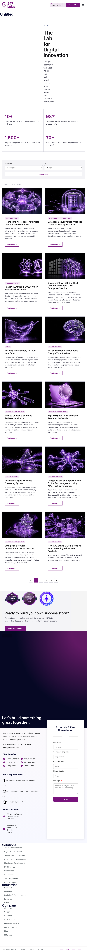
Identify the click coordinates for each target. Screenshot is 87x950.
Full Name (57, 742)
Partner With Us (10, 927)
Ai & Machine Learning (13, 848)
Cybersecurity (9, 874)
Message (57, 781)
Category (8, 163)
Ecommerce (9, 871)
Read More (12, 244)
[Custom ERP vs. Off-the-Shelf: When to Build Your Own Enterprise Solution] (65, 283)
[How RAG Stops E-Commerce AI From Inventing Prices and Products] (65, 542)
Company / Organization (62, 752)
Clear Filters (43, 174)
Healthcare (8, 887)
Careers (7, 912)
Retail (6, 903)
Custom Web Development (15, 859)
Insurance (8, 899)
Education (8, 891)
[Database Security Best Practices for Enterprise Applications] (65, 218)
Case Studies (9, 919)
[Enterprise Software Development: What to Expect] (22, 542)
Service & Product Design (14, 855)
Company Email (59, 761)
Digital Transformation (13, 851)
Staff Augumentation (12, 878)
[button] (83, 5)
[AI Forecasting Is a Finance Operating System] (22, 477)
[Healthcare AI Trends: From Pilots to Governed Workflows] (22, 218)
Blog (6, 931)
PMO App (8, 935)
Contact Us (8, 916)
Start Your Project (15, 628)
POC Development (11, 867)
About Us (8, 908)
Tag (45, 163)
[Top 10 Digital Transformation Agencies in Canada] (65, 412)
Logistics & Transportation (14, 895)
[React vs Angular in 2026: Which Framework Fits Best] (22, 283)
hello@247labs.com (11, 747)
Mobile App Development (14, 863)
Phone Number (59, 771)
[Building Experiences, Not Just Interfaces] (22, 347)
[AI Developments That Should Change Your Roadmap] (65, 347)
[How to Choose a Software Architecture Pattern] (22, 412)
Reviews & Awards (11, 923)
